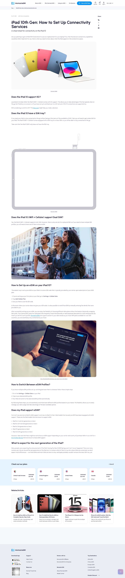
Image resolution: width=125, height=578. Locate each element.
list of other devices (17, 438)
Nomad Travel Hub (31, 571)
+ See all (111, 464)
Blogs (12, 8)
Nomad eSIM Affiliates (62, 559)
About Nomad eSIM (62, 571)
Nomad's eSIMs (35, 315)
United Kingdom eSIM (93, 570)
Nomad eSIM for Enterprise (64, 562)
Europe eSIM (91, 564)
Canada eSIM (91, 567)
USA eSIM (90, 559)
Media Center (60, 573)
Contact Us (29, 562)
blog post (36, 108)
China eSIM (91, 562)
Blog (27, 573)
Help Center (29, 559)
